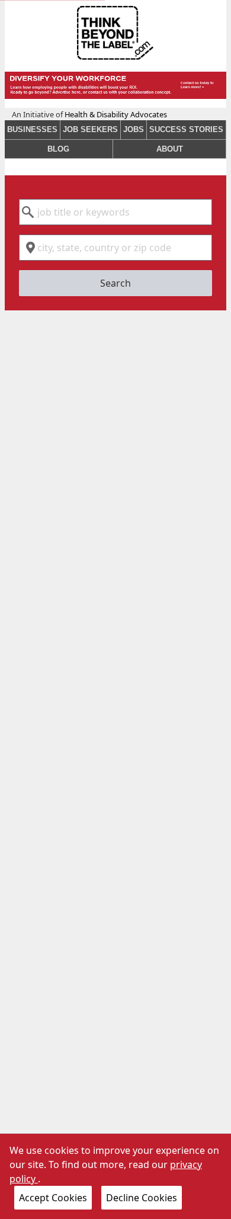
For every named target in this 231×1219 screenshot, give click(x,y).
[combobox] (115, 212)
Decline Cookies (141, 1197)
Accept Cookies (53, 1197)
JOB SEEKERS (90, 129)
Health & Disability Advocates (116, 114)
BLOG (58, 149)
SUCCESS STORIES (186, 129)
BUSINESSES (32, 129)
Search (115, 283)
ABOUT (169, 149)
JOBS (133, 129)
